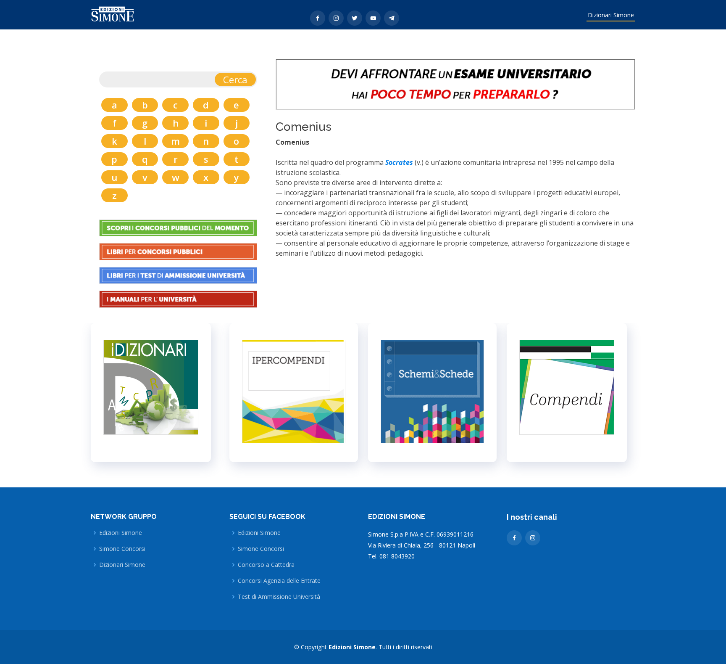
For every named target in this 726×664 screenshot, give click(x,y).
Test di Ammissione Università (279, 597)
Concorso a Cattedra (266, 565)
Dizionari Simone (611, 15)
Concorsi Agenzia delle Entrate (279, 581)
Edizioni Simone (120, 533)
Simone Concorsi (122, 549)
